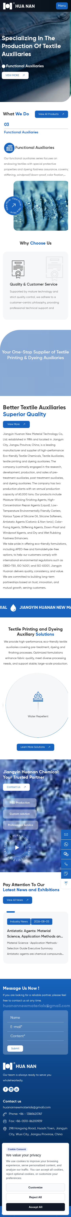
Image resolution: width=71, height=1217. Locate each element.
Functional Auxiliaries (33, 148)
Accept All (35, 1207)
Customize (35, 1187)
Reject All (35, 1197)
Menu (62, 5)
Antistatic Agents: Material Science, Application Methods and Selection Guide (35, 934)
